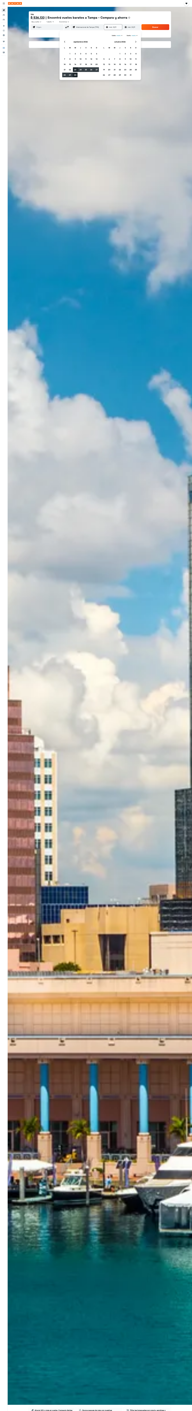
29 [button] (70, 75)
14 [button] (64, 64)
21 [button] (64, 70)
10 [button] (81, 59)
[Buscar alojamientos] (4, 15)
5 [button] (91, 54)
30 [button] (75, 75)
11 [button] (86, 59)
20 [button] (96, 64)
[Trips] (4, 41)
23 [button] (75, 70)
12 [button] (91, 59)
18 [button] (86, 64)
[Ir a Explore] (4, 26)
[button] (3, 3)
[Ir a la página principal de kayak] (15, 3)
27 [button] (97, 70)
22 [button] (70, 70)
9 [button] (75, 59)
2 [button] (75, 54)
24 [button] (81, 70)
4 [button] (85, 54)
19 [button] (91, 64)
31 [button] (130, 75)
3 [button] (80, 54)
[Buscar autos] (4, 19)
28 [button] (65, 75)
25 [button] (86, 70)
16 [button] (75, 64)
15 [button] (70, 64)
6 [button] (96, 54)
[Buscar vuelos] (4, 10)
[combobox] (36, 22)
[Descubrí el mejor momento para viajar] (4, 35)
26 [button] (91, 70)
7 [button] (64, 59)
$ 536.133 (38, 17)
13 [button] (96, 59)
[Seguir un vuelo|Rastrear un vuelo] (4, 30)
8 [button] (69, 59)
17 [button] (80, 64)
